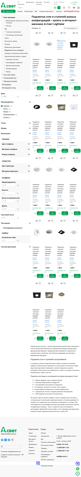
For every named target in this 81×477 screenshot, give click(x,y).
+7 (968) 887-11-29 (63, 451)
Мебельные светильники (13, 47)
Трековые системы (12, 59)
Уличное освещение (47, 459)
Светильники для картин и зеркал (15, 56)
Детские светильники (13, 65)
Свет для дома (9, 17)
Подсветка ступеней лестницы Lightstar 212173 (48, 126)
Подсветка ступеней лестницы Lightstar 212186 (73, 126)
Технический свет (10, 78)
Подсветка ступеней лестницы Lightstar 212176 (48, 63)
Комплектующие (11, 68)
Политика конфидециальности (11, 451)
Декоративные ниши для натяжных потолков (17, 21)
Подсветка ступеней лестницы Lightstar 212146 (60, 188)
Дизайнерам (30, 2)
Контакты (47, 2)
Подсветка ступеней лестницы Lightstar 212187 (73, 63)
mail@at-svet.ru (62, 456)
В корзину (40, 88)
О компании (21, 3)
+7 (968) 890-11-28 (63, 447)
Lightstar (35, 70)
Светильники (28, 11)
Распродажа (6, 84)
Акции (31, 433)
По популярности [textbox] (70, 28)
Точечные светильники (46, 11)
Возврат (31, 447)
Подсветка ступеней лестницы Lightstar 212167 (73, 188)
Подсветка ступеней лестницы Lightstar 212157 (36, 126)
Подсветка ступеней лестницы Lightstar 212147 (60, 251)
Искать (58, 7)
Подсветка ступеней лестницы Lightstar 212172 (60, 314)
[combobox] (71, 28)
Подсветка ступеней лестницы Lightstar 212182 (60, 126)
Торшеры (44, 448)
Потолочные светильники (14, 35)
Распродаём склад (71, 11)
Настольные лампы (11, 41)
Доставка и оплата (39, 3)
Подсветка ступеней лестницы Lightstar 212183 (48, 314)
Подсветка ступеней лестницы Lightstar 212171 (48, 251)
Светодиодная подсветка (14, 62)
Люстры (20, 11)
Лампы (8, 72)
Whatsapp (77, 468)
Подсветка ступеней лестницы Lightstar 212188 (36, 314)
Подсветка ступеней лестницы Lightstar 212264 (36, 251)
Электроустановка (10, 81)
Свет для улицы (9, 75)
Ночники (7, 44)
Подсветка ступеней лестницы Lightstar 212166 (73, 251)
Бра (36, 11)
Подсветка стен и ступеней (14, 50)
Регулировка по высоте (12, 228)
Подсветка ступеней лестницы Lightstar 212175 (36, 63)
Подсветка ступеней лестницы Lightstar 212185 (60, 63)
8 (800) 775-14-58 (62, 444)
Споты (7, 38)
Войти (64, 7)
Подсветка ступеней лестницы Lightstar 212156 (36, 188)
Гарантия (32, 450)
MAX (78, 464)
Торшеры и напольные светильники (16, 53)
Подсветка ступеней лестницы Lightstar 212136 (48, 188)
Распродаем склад (9, 88)
